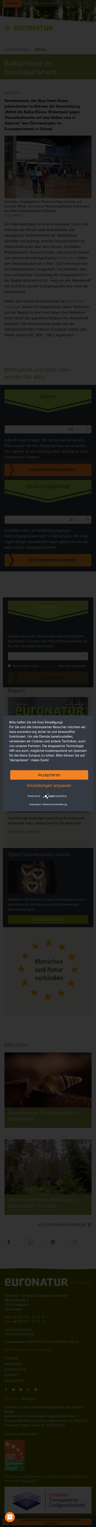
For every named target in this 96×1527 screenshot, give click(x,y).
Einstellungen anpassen (49, 785)
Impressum (35, 804)
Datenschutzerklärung (55, 804)
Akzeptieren (49, 775)
